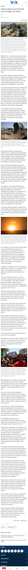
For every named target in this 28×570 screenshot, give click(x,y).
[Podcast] (15, 551)
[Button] (24, 20)
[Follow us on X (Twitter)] (5, 551)
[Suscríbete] (18, 551)
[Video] (17, 568)
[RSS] (12, 551)
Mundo (3, 6)
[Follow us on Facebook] (2, 551)
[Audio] (10, 568)
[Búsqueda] (23, 568)
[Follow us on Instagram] (22, 551)
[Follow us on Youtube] (8, 551)
